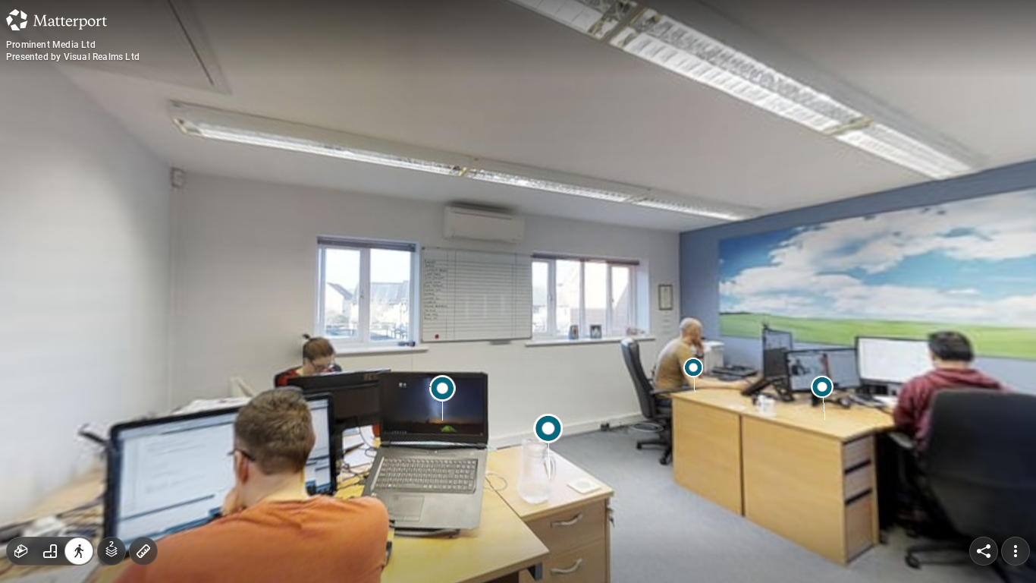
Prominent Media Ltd (51, 44)
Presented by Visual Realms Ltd (73, 57)
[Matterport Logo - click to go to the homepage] (56, 19)
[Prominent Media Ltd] (518, 291)
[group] (50, 551)
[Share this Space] (983, 551)
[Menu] (1015, 551)
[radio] (21, 551)
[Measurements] (143, 551)
